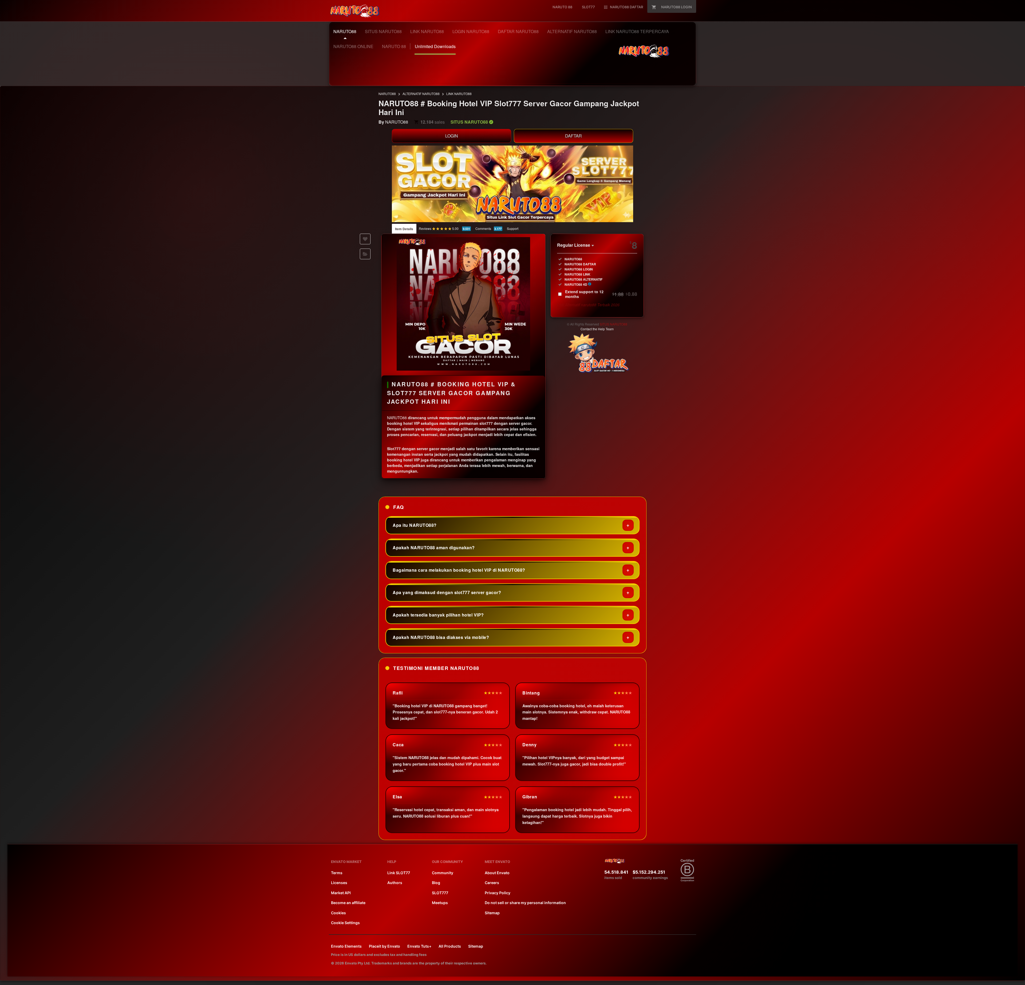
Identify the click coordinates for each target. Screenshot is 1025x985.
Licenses (339, 882)
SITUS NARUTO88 (613, 324)
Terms (336, 872)
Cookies (338, 913)
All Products (450, 946)
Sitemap (492, 913)
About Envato (497, 872)
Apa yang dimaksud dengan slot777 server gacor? (447, 592)
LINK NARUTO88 (459, 93)
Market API (341, 892)
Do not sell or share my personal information (525, 902)
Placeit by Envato (384, 946)
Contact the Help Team (597, 329)
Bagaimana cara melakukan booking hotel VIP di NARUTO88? (459, 570)
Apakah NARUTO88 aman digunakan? (434, 547)
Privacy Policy (497, 892)
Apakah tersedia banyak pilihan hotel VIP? (438, 615)
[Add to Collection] (365, 254)
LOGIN (451, 136)
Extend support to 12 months (601, 294)
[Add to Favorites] (365, 239)
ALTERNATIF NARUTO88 (421, 93)
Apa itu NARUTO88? (415, 525)
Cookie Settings (345, 922)
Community (442, 872)
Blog (436, 882)
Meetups (440, 902)
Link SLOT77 (398, 872)
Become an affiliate (348, 902)
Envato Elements (346, 946)
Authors (394, 882)
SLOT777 (440, 892)
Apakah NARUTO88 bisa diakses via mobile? (441, 637)
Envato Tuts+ (419, 946)
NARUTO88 (387, 93)
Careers (492, 882)
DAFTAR (573, 136)
